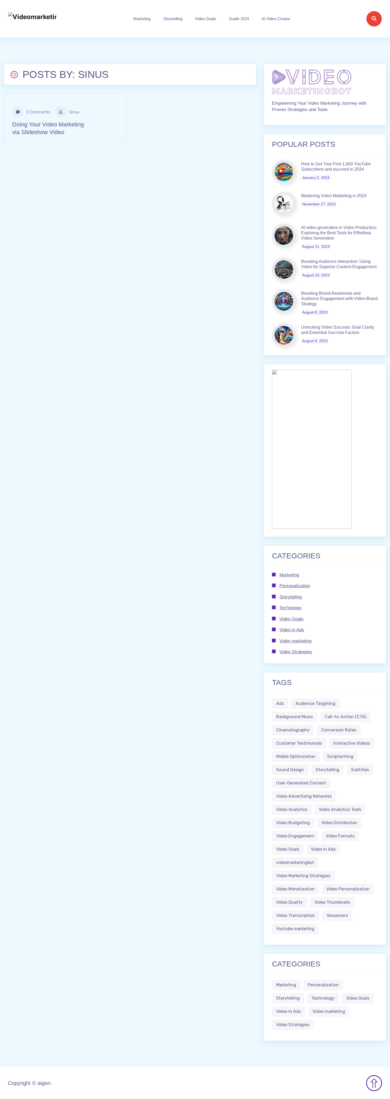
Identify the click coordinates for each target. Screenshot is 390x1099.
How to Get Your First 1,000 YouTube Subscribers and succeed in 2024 (336, 166)
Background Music (294, 716)
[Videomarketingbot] (32, 19)
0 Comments (37, 112)
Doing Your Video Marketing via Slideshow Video (48, 128)
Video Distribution (339, 822)
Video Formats (340, 835)
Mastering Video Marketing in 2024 (334, 195)
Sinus (73, 112)
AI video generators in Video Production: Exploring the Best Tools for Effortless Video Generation (339, 232)
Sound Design (290, 769)
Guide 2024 (239, 18)
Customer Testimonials (299, 743)
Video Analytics (291, 809)
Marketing (141, 18)
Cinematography (293, 729)
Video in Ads (291, 629)
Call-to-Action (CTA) (345, 716)
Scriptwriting (340, 756)
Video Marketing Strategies (303, 875)
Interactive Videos (351, 743)
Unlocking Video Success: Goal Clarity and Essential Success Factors (337, 330)
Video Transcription (295, 915)
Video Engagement (295, 835)
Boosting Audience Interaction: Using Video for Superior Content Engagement (338, 264)
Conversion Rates (338, 729)
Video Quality (289, 902)
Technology (290, 607)
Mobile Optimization (295, 756)
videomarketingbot (295, 862)
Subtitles (360, 769)
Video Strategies (295, 651)
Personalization (294, 585)
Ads (280, 703)
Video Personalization (348, 888)
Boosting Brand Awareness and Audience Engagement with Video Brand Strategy (339, 298)
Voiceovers (337, 915)
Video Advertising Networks (304, 796)
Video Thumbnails (332, 902)
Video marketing (295, 640)
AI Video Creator (276, 18)
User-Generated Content (301, 782)
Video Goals (205, 18)
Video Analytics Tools (340, 809)
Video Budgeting (293, 822)
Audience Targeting (315, 703)
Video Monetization (295, 888)
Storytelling (172, 18)
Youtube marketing (295, 928)
